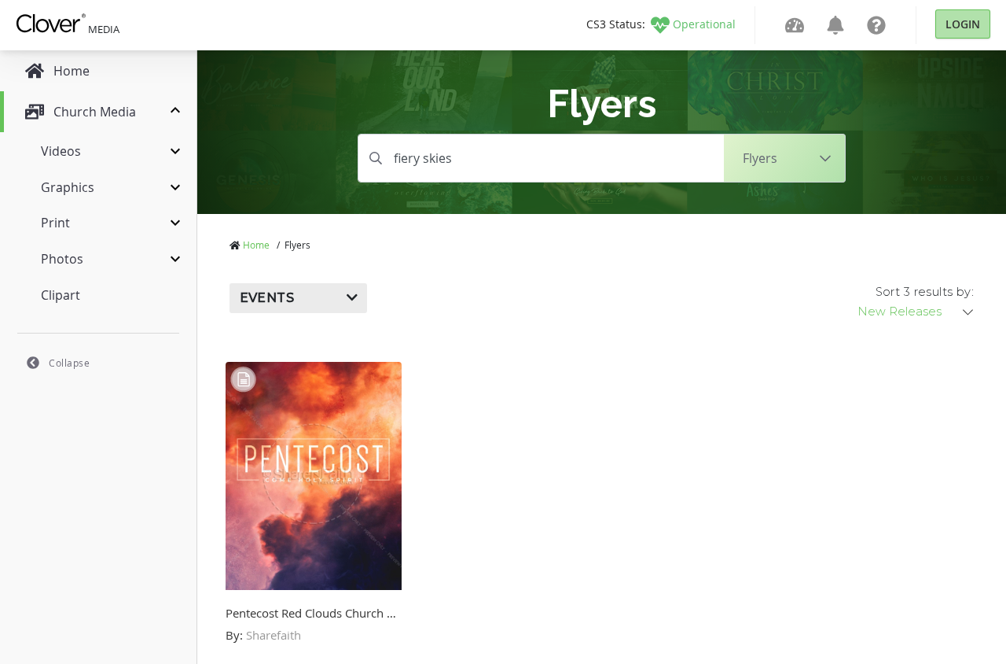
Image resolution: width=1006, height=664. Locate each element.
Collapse (69, 362)
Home (256, 244)
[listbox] (916, 312)
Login (962, 24)
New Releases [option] (899, 311)
